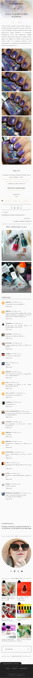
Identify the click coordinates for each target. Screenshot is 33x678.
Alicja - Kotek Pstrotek (12, 411)
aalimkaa (8, 353)
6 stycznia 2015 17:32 (26, 493)
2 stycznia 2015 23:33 (16, 353)
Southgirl (9, 421)
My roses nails (10, 452)
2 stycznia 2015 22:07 (16, 311)
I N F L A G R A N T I (10, 393)
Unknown (8, 302)
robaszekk (8, 334)
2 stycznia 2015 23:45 (16, 371)
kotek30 (8, 473)
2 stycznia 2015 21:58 (16, 302)
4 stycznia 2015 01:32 (14, 462)
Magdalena (9, 343)
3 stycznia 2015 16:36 (16, 441)
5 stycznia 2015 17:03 (16, 484)
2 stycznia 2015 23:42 (13, 362)
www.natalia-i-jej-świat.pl (13, 493)
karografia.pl (20, 675)
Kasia (7, 382)
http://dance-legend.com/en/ (17, 190)
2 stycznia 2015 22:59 (17, 343)
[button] (8, 7)
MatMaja (8, 484)
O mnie (8, 668)
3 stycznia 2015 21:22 (19, 452)
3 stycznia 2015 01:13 (21, 393)
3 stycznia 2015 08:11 (16, 402)
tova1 (7, 462)
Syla (7, 362)
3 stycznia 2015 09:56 (17, 421)
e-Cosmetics (16, 3)
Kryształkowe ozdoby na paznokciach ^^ (14, 215)
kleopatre (8, 402)
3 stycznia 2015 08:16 (24, 411)
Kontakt (14, 668)
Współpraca (23, 668)
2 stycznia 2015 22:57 (17, 334)
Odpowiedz (9, 306)
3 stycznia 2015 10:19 (16, 432)
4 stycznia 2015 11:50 (15, 473)
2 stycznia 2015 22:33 (17, 323)
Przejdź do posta (16, 258)
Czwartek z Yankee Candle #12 (22, 221)
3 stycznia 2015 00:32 (14, 382)
